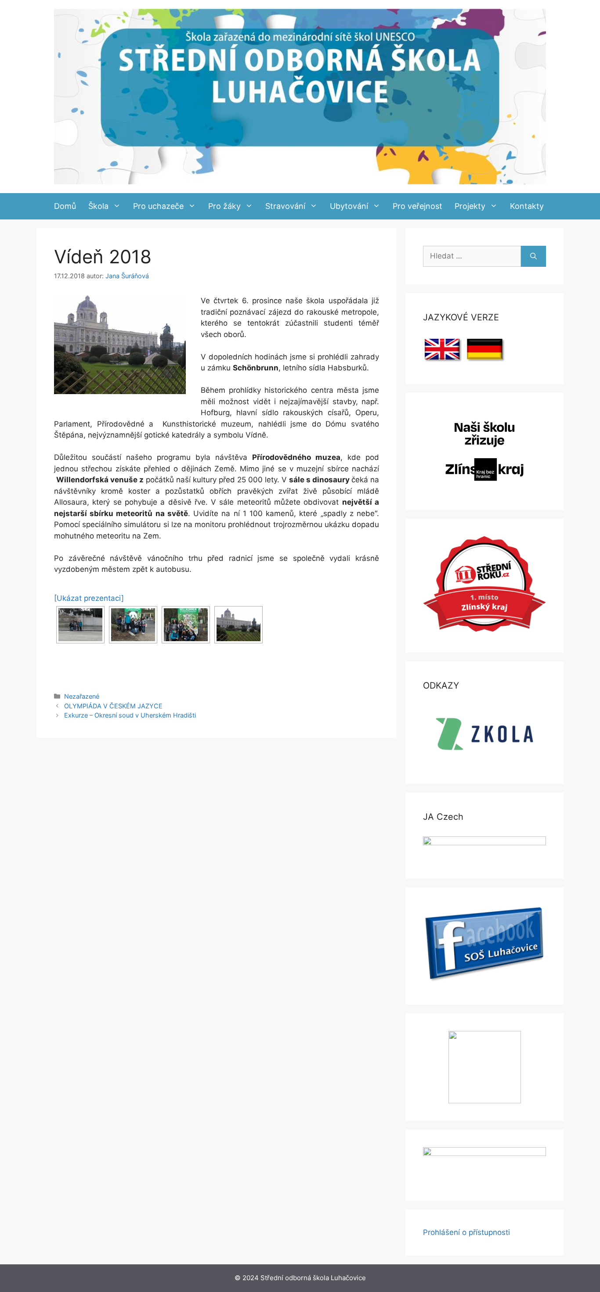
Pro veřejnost (417, 206)
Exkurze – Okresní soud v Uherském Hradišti (130, 715)
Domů (65, 206)
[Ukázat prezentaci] (89, 598)
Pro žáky (224, 206)
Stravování (285, 206)
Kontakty (527, 206)
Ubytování (349, 206)
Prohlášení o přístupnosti (466, 1232)
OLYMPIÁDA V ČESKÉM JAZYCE (113, 706)
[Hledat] (533, 256)
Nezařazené (81, 696)
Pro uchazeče (158, 206)
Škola (98, 206)
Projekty (470, 206)
